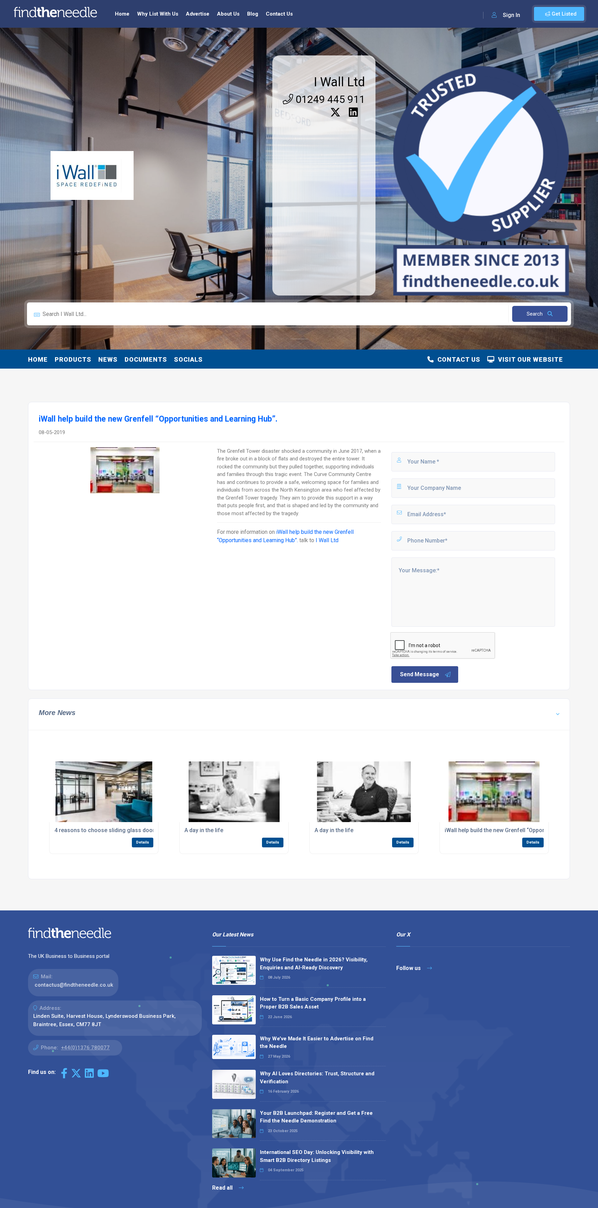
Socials (188, 359)
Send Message (419, 674)
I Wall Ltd (339, 82)
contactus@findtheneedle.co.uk (74, 985)
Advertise (197, 14)
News (108, 359)
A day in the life (203, 830)
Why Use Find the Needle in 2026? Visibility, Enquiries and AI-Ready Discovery (314, 963)
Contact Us (279, 14)
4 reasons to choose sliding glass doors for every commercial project (144, 830)
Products (73, 359)
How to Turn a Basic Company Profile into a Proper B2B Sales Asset (313, 1003)
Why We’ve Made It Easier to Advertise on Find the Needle (316, 1042)
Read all (223, 1187)
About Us (228, 14)
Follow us (409, 968)
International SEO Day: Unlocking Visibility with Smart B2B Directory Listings (317, 1156)
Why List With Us (157, 14)
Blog (252, 14)
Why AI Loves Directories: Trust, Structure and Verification (317, 1077)
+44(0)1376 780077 (85, 1047)
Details (142, 842)
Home (122, 14)
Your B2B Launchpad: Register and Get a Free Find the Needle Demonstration (316, 1117)
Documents (146, 359)
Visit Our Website (529, 359)
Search (535, 314)
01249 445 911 (329, 99)
